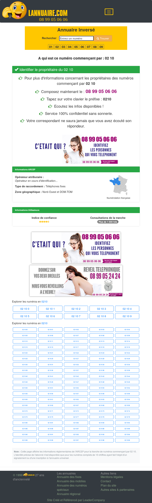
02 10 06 (50, 335)
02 (57, 46)
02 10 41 (50, 376)
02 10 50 (24, 388)
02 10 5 (24, 316)
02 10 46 (50, 382)
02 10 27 (76, 359)
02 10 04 (127, 329)
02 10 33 (101, 364)
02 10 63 (101, 399)
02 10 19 (127, 347)
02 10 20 (24, 353)
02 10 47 (76, 382)
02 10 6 (50, 316)
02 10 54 (127, 388)
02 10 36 (50, 370)
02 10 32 (76, 364)
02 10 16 (50, 347)
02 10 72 (76, 411)
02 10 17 (76, 347)
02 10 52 (76, 388)
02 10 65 (24, 405)
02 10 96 (50, 440)
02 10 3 (101, 309)
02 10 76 (50, 417)
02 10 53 (101, 388)
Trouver (104, 38)
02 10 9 (127, 316)
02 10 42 (76, 376)
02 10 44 (127, 376)
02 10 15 (24, 347)
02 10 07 (76, 335)
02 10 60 (24, 399)
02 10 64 (127, 399)
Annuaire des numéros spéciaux (72, 487)
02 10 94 (127, 434)
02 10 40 (24, 376)
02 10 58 (101, 394)
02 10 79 (127, 417)
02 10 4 (127, 309)
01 (50, 46)
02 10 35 (24, 370)
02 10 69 (127, 405)
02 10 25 (24, 359)
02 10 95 (24, 440)
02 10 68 (101, 405)
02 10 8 (101, 316)
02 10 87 (76, 429)
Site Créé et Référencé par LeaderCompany (76, 500)
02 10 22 (76, 353)
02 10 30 (24, 364)
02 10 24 (127, 353)
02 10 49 (127, 382)
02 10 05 (24, 335)
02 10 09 (127, 335)
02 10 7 (76, 316)
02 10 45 (24, 382)
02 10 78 (101, 417)
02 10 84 (127, 423)
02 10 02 (76, 329)
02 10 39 (127, 370)
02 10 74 (127, 411)
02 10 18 (101, 347)
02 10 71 (50, 411)
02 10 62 (76, 399)
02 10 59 (127, 394)
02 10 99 (127, 440)
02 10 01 (50, 329)
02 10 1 (50, 309)
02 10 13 (101, 341)
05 (76, 46)
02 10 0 (24, 309)
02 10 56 (50, 394)
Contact (106, 481)
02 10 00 (24, 329)
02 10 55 (24, 394)
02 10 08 (101, 335)
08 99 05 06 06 (53, 19)
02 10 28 (101, 359)
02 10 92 (76, 434)
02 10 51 (50, 388)
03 (63, 46)
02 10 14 (127, 341)
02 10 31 (50, 364)
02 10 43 (101, 376)
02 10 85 (24, 429)
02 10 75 (24, 417)
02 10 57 (76, 394)
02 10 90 (24, 434)
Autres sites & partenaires (117, 489)
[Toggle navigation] (109, 12)
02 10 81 (50, 423)
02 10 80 (24, 423)
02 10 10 (24, 341)
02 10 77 (76, 417)
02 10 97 (76, 440)
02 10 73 (101, 411)
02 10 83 (101, 423)
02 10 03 (101, 329)
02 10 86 (50, 429)
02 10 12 (76, 341)
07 (88, 46)
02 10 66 (50, 405)
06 (82, 46)
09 (101, 46)
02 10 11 (50, 341)
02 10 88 (101, 429)
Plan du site (108, 485)
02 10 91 (50, 434)
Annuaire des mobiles (71, 481)
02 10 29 (127, 359)
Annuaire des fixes (69, 477)
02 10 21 (50, 353)
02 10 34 (127, 364)
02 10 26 (50, 359)
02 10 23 (101, 353)
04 (69, 46)
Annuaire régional (68, 494)
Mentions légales (112, 477)
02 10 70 (24, 411)
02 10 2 (76, 309)
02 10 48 (101, 382)
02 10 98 (101, 440)
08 (95, 46)
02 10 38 (101, 370)
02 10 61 (50, 399)
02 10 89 (127, 429)
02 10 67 (76, 405)
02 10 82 (76, 423)
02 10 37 (76, 370)
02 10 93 (101, 434)
